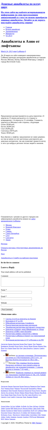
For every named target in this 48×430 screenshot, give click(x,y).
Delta (42, 408)
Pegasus (10, 413)
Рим (21, 348)
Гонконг (29, 344)
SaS (29, 413)
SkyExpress (4, 415)
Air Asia (12, 406)
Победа (7, 419)
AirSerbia (41, 406)
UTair (39, 415)
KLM (32, 410)
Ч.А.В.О (9, 36)
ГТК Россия (32, 417)
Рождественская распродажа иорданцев (21, 325)
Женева (39, 388)
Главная (9, 27)
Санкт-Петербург (12, 233)
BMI (12, 408)
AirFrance (35, 406)
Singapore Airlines (35, 413)
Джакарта (39, 344)
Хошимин (4, 350)
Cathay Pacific (37, 408)
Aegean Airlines (5, 406)
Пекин (14, 348)
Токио (8, 240)
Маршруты (10, 34)
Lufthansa (20, 51)
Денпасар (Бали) (9, 388)
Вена (25, 344)
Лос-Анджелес (10, 393)
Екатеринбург (33, 388)
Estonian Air (9, 410)
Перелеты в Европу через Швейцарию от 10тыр (25, 329)
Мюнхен (40, 346)
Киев (10, 390)
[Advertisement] (24, 89)
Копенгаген (21, 390)
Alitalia (3, 408)
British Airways (18, 408)
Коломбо (11, 346)
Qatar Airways (17, 413)
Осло (6, 348)
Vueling (8, 417)
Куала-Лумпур (19, 346)
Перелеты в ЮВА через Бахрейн (18, 332)
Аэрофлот (26, 417)
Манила (22, 393)
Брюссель (27, 386)
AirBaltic (17, 406)
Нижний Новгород (13, 227)
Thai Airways (16, 415)
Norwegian (4, 413)
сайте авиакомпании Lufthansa (18, 220)
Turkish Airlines (25, 415)
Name (3, 290)
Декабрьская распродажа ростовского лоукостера (25, 327)
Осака (8, 229)
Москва (9, 225)
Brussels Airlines (27, 408)
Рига (18, 348)
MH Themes (36, 423)
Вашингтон (33, 386)
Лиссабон (43, 390)
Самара (8, 231)
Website (4, 303)
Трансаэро (12, 419)
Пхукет (19, 395)
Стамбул (41, 348)
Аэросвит (19, 417)
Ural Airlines (33, 415)
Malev (45, 410)
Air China (29, 406)
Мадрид (17, 393)
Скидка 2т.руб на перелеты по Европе (21, 319)
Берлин (22, 344)
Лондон (26, 346)
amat (15, 51)
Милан (31, 346)
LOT (35, 410)
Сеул (7, 236)
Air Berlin (23, 406)
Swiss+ (10, 415)
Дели (34, 344)
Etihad (15, 410)
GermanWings (26, 410)
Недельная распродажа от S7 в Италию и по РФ (25, 340)
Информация (40, 417)
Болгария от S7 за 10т (14, 321)
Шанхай (35, 397)
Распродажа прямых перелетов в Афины (22, 334)
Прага (15, 395)
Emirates (3, 410)
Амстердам (4, 344)
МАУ (2, 419)
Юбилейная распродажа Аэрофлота (20, 323)
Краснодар (28, 390)
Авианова (13, 417)
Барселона (16, 344)
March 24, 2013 (7, 51)
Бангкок (10, 344)
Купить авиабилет (13, 29)
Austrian (7, 408)
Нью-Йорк (43, 393)
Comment (4, 276)
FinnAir (19, 410)
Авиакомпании (12, 31)
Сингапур (10, 238)
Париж (10, 348)
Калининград (5, 346)
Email (3, 296)
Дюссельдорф (24, 388)
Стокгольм (19, 397)
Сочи (8, 397)
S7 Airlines (24, 413)
